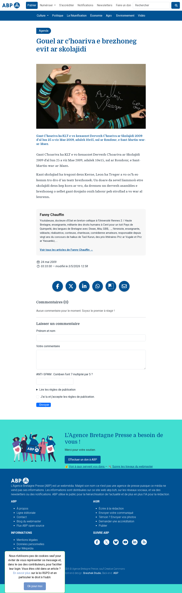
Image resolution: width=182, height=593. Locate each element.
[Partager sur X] (71, 286)
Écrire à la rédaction (111, 508)
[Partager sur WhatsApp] (97, 286)
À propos (22, 508)
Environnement (125, 15)
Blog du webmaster (29, 521)
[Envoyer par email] (124, 286)
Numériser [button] (46, 5)
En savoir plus (21, 573)
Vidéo (141, 15)
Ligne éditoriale (26, 512)
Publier (31, 5)
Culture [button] (41, 15)
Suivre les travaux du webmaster (132, 466)
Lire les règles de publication (57, 389)
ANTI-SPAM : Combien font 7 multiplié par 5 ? (64, 374)
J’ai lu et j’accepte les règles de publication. (68, 396)
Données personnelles (30, 544)
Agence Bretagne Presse (85, 568)
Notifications (85, 5)
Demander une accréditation (116, 521)
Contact (22, 517)
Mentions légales (27, 540)
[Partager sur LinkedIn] (84, 286)
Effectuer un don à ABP (82, 459)
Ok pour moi (34, 586)
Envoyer (44, 404)
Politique (57, 15)
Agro (109, 15)
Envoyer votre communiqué (116, 512)
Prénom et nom (45, 331)
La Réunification (77, 15)
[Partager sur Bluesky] (111, 286)
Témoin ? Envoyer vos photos (117, 517)
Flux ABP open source (30, 525)
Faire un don (123, 5)
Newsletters (104, 5)
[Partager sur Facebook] (57, 286)
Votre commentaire (48, 346)
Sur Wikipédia (25, 548)
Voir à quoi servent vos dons (87, 466)
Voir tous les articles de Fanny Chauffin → (66, 249)
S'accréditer (66, 5)
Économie (96, 15)
